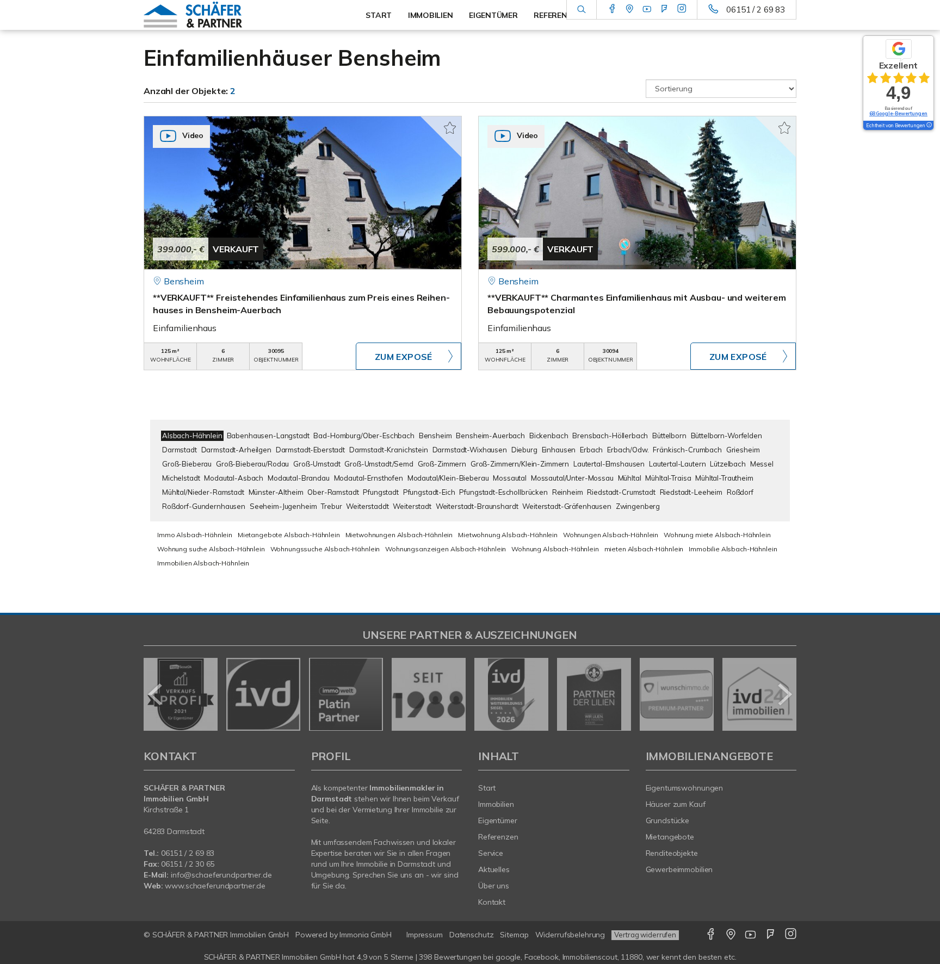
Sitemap (514, 935)
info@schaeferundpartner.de (221, 875)
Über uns (493, 886)
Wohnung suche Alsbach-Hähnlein (211, 549)
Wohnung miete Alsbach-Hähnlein (717, 535)
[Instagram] (682, 9)
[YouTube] (647, 9)
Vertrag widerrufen (645, 934)
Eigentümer (497, 820)
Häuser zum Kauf (676, 804)
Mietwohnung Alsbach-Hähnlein (508, 535)
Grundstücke (668, 820)
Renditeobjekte (672, 853)
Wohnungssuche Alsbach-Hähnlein (325, 549)
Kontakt (491, 902)
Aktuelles (494, 869)
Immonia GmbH (365, 935)
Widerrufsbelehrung (570, 935)
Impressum (424, 935)
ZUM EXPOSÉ (403, 356)
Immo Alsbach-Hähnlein (194, 535)
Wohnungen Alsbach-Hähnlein (610, 535)
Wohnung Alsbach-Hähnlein (555, 549)
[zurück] (156, 694)
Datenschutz (471, 935)
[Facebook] (612, 9)
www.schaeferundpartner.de (215, 886)
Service (490, 853)
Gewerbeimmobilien (679, 869)
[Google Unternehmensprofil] (629, 9)
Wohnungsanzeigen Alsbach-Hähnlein (445, 549)
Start (487, 788)
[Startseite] (219, 15)
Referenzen (498, 837)
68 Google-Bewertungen (898, 113)
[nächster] (784, 694)
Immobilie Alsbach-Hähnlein (733, 549)
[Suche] (581, 10)
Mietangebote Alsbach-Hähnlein (289, 535)
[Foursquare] (664, 9)
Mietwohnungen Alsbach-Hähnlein (399, 535)
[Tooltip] (928, 125)
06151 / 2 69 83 (755, 9)
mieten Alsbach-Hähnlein (644, 549)
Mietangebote (670, 837)
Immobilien (496, 804)
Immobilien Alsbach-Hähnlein (203, 563)
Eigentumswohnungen (684, 788)
